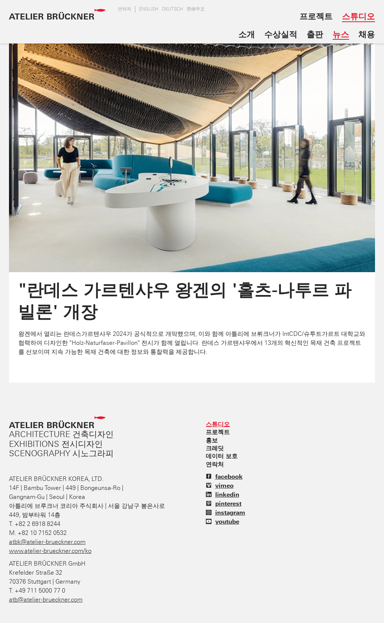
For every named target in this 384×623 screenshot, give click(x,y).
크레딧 (215, 448)
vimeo (224, 485)
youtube (227, 521)
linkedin (227, 494)
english (148, 9)
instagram (230, 512)
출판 (315, 34)
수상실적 (280, 34)
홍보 (212, 440)
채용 (366, 34)
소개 (246, 34)
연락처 (124, 9)
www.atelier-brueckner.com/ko (50, 550)
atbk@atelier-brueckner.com (47, 541)
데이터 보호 (222, 456)
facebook (229, 476)
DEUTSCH (172, 9)
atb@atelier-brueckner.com (45, 599)
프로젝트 (316, 16)
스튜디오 (358, 16)
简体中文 (196, 9)
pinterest (228, 503)
